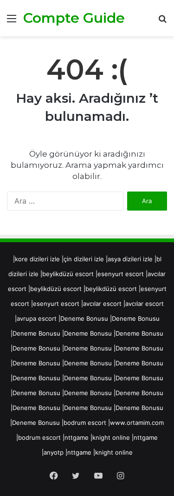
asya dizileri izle (130, 259)
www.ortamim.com (137, 422)
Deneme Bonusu (84, 318)
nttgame (76, 437)
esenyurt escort (120, 274)
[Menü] (11, 21)
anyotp (54, 452)
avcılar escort (102, 303)
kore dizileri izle (37, 259)
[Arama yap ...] (162, 21)
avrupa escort (37, 318)
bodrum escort (85, 422)
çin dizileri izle (84, 259)
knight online (111, 437)
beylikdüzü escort (68, 274)
